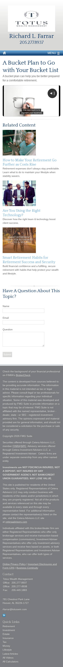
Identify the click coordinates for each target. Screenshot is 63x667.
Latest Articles (10, 653)
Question (8, 329)
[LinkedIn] (4, 615)
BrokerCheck (23, 375)
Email (6, 317)
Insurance (8, 638)
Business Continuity (27, 567)
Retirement (9, 626)
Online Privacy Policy (14, 564)
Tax (4, 642)
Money (6, 645)
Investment (9, 630)
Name (6, 306)
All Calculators (10, 661)
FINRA (16, 446)
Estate (6, 634)
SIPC (23, 446)
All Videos (8, 657)
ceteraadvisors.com (16, 521)
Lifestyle (7, 649)
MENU (52, 53)
